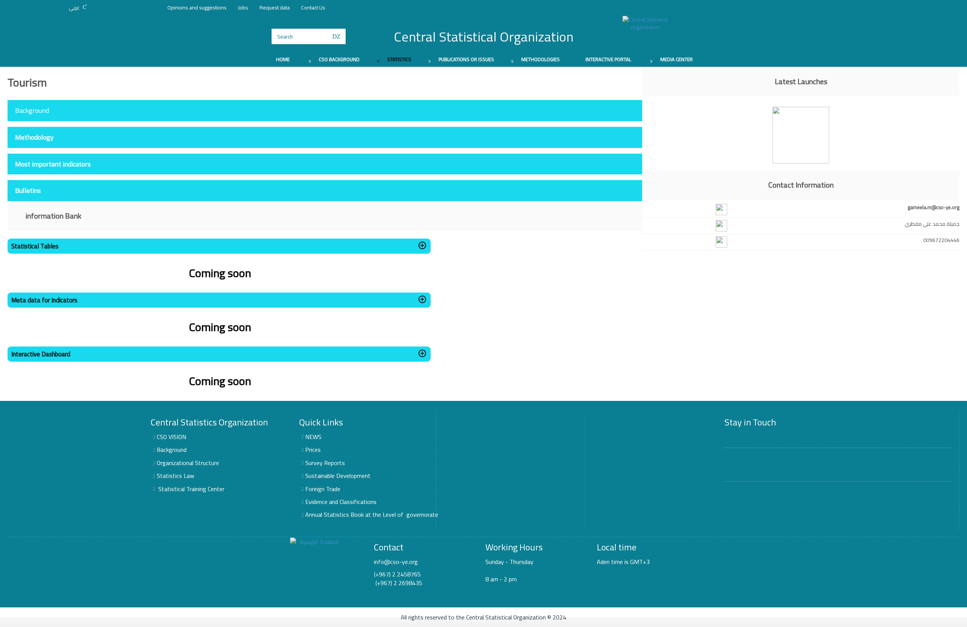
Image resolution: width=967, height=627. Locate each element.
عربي (74, 7)
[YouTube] (854, 6)
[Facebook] (841, 6)
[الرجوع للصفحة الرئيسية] (645, 23)
